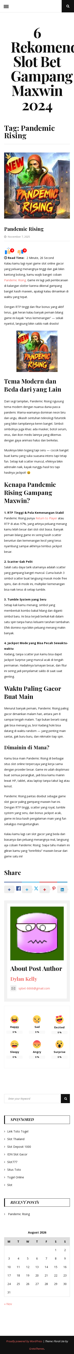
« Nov (8, 1304)
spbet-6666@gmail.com (34, 988)
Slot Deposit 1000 (19, 1147)
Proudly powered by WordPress (24, 1341)
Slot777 (12, 1162)
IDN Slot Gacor (17, 1154)
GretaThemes (36, 1348)
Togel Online (15, 1177)
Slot (9, 1185)
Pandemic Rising (24, 228)
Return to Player (46, 518)
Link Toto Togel (17, 1131)
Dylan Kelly (23, 978)
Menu (6, 6)
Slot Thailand (15, 1139)
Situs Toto (14, 1170)
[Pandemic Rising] (37, 217)
